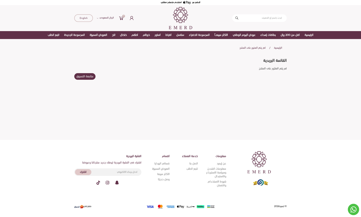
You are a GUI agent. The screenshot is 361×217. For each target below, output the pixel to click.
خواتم (146, 35)
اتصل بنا (193, 163)
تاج (113, 35)
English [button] (84, 18)
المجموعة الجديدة (74, 35)
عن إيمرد (221, 163)
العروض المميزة (98, 35)
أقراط (168, 35)
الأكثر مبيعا (163, 174)
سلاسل (180, 35)
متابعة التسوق (84, 76)
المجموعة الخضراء (199, 35)
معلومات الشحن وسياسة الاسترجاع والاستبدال (216, 173)
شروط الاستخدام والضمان (217, 183)
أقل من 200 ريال (290, 35)
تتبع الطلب (53, 35)
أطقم (135, 35)
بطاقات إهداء (268, 35)
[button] (121, 18)
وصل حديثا (164, 179)
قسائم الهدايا (162, 163)
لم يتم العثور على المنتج (253, 48)
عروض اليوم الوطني (244, 35)
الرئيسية (309, 35)
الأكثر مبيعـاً (221, 35)
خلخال (123, 35)
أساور (158, 35)
